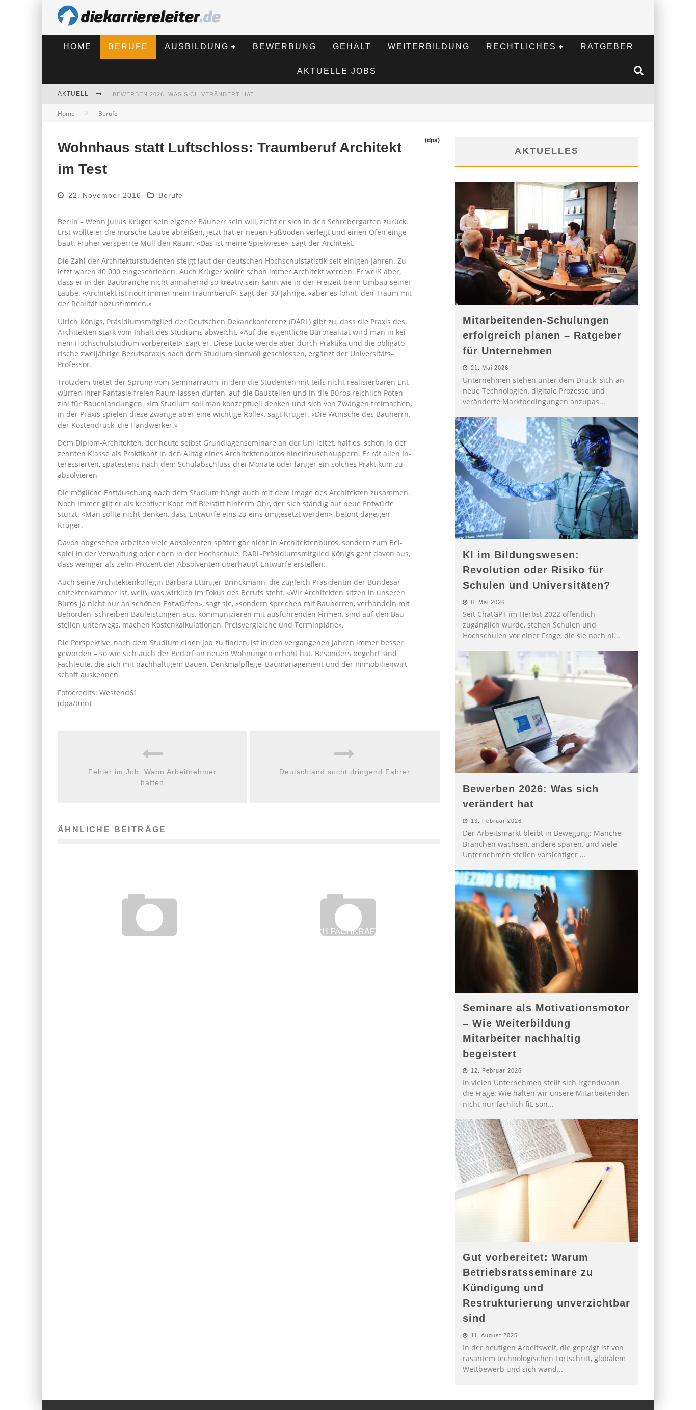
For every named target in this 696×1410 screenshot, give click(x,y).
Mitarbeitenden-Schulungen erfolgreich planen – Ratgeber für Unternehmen (542, 335)
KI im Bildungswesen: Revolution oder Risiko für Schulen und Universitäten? (536, 570)
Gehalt (352, 46)
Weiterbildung (429, 46)
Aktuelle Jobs (337, 71)
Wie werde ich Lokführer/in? (149, 945)
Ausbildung (197, 46)
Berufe (128, 46)
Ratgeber (607, 46)
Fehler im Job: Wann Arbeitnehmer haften (152, 777)
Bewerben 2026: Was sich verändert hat (183, 94)
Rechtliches (521, 46)
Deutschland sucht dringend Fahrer (344, 772)
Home (77, 46)
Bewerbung (284, 46)
